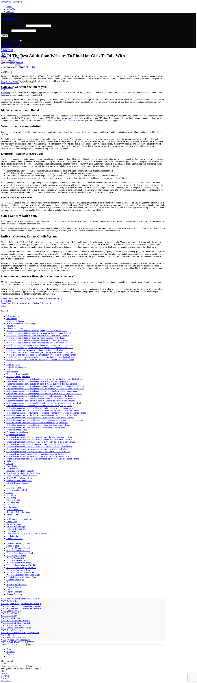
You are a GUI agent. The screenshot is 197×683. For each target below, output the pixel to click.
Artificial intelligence (15, 321)
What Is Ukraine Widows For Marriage (23, 565)
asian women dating (14, 328)
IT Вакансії (11, 485)
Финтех (10, 589)
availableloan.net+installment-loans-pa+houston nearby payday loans (35, 338)
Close (3, 305)
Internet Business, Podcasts (17, 483)
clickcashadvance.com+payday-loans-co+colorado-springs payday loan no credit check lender (46, 413)
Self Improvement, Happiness (18, 519)
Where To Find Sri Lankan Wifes (20, 572)
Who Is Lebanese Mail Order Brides (21, 577)
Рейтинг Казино (13, 587)
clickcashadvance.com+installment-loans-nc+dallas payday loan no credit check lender (42, 410)
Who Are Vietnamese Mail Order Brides (23, 575)
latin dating (11, 497)
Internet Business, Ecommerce (19, 480)
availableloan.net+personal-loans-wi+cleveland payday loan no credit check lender (41, 357)
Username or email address (13, 26)
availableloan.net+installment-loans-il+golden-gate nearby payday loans (36, 330)
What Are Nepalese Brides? (18, 548)
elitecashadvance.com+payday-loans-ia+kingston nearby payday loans (36, 454)
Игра (8, 582)
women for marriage (15, 580)
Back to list (6, 301)
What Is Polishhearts (15, 558)
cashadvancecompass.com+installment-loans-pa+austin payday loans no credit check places (45, 389)
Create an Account (15, 21)
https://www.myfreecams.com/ (70, 118)
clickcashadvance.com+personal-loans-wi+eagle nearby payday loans (35, 427)
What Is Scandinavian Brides (18, 563)
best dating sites (13, 364)
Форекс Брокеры (14, 592)
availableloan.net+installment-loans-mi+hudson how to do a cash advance (37, 335)
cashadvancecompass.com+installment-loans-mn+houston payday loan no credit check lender (45, 386)
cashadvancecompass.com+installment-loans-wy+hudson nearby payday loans (39, 396)
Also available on (8, 642)
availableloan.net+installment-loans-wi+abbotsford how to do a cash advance (38, 343)
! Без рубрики (12, 316)
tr (7, 541)
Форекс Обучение (14, 594)
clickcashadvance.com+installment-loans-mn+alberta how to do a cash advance (39, 408)
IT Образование (13, 488)
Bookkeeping (12, 372)
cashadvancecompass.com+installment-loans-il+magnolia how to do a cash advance (41, 384)
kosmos (9, 492)
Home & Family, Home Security (20, 471)
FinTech (9, 463)
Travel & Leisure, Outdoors (18, 543)
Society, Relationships (15, 526)
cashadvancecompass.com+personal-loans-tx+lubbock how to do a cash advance (40, 401)
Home (3, 47)
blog (8, 369)
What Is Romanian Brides (17, 560)
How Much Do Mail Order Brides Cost (23, 473)
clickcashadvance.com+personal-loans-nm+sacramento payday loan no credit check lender (44, 420)
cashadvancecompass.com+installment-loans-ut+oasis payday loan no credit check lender (44, 393)
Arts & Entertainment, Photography (21, 323)
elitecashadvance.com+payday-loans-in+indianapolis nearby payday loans (37, 456)
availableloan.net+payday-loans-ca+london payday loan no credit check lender (39, 345)
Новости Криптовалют (16, 584)
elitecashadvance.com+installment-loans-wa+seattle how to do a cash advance (39, 447)
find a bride (11, 461)
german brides (12, 468)
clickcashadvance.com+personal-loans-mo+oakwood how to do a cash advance (40, 418)
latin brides (11, 495)
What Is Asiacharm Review (18, 550)
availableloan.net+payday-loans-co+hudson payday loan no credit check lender (39, 347)
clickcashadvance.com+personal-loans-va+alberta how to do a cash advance (38, 425)
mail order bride (13, 500)
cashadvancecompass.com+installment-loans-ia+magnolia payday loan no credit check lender (45, 379)
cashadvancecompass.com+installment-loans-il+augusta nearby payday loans (38, 381)
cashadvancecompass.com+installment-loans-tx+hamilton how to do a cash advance (41, 391)
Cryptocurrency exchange (17, 432)
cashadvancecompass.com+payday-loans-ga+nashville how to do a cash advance (40, 398)
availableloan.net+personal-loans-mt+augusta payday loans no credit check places (40, 352)
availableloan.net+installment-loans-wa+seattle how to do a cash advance (37, 340)
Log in (4, 36)
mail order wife (12, 502)
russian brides (12, 514)
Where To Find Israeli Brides (18, 570)
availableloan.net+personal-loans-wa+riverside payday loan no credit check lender (41, 355)
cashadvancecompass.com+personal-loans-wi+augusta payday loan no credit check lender (44, 403)
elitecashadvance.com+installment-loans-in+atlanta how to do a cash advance (39, 439)
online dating (11, 507)
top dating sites (12, 536)
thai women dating (14, 531)
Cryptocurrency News (15, 434)
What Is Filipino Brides (16, 555)
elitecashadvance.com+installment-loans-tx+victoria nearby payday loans (37, 444)
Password (6, 31)
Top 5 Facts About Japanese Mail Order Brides (26, 534)
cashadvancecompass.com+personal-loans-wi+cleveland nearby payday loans (39, 405)
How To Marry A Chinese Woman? (21, 476)
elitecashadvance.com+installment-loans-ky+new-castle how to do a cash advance (41, 442)
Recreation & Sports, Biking (18, 512)
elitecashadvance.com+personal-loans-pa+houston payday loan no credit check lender (42, 459)
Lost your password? (10, 41)
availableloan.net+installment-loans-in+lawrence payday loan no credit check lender (41, 333)
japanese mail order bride (17, 490)
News (8, 505)
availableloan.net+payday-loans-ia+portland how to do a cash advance (36, 350)
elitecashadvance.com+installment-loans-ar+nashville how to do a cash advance (40, 437)
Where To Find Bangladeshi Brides (21, 567)
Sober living (11, 521)
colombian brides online (16, 430)
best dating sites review (16, 367)
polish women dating (15, 509)
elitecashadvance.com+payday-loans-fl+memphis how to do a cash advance (38, 451)
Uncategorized (14, 47)
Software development (15, 529)
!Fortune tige (11, 318)
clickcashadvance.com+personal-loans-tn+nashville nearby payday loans (37, 422)
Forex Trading (12, 466)
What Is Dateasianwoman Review (20, 553)
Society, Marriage (13, 524)
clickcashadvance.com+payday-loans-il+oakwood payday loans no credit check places (42, 415)
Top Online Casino (14, 538)
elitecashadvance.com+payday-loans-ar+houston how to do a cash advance (38, 449)
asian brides (11, 326)
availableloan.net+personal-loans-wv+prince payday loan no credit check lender (40, 359)
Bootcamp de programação (17, 374)
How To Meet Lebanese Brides (19, 478)
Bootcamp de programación (18, 376)
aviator (9, 362)
